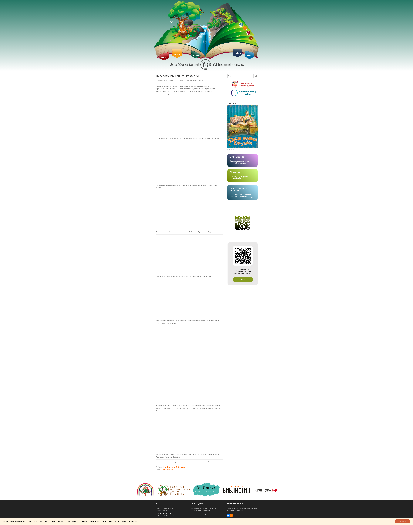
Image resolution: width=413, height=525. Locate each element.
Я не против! (402, 521)
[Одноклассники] (231, 515)
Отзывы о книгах (167, 469)
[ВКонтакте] (228, 515)
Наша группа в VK (200, 515)
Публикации (180, 467)
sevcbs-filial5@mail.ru (168, 516)
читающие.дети (165, 513)
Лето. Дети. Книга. (169, 467)
